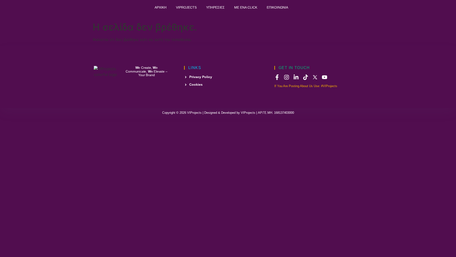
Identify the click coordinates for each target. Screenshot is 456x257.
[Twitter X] (315, 77)
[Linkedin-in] (296, 77)
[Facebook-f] (277, 77)
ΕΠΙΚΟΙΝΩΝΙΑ (277, 7)
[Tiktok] (305, 77)
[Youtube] (324, 77)
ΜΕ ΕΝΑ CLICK (245, 7)
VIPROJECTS (186, 7)
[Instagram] (286, 77)
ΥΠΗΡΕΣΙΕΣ (215, 7)
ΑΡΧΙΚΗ (160, 7)
